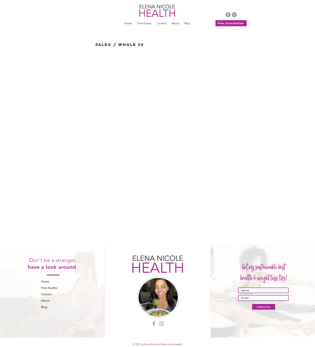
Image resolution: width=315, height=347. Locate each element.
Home (45, 281)
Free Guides (49, 288)
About (45, 300)
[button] (144, 23)
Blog (44, 307)
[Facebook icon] (228, 14)
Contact (46, 294)
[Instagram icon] (234, 14)
